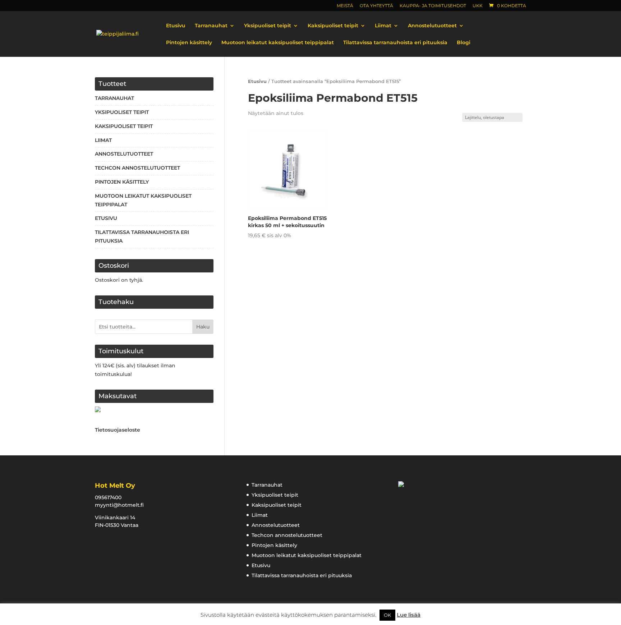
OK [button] (387, 615)
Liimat (383, 26)
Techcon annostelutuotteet (137, 168)
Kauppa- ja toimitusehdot (433, 6)
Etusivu (175, 26)
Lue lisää (408, 614)
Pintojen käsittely (189, 43)
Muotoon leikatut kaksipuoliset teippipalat (277, 43)
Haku (203, 326)
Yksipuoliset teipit (267, 26)
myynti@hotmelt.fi (119, 505)
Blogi (463, 43)
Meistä (345, 6)
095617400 (108, 497)
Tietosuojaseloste (117, 430)
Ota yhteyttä (376, 6)
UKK (478, 6)
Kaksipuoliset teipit (333, 26)
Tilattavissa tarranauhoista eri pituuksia (395, 43)
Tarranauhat (211, 26)
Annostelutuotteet (432, 26)
